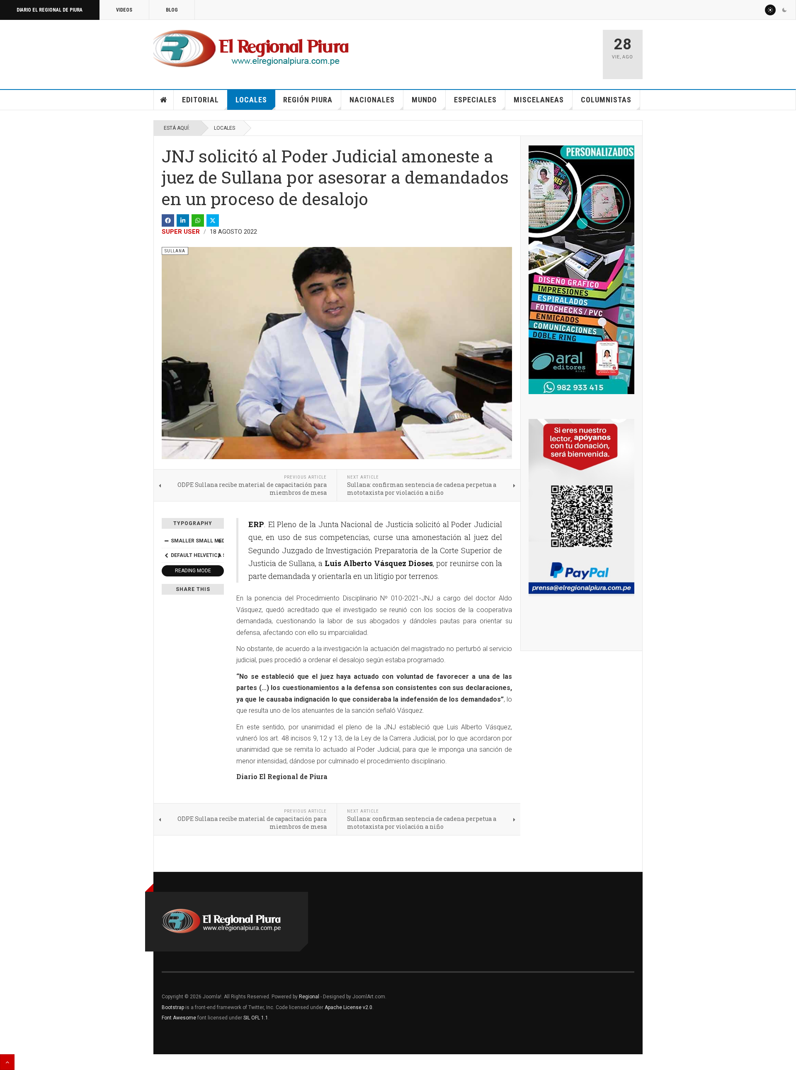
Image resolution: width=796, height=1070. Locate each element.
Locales (251, 99)
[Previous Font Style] (166, 555)
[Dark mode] (784, 10)
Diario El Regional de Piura (50, 10)
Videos (124, 10)
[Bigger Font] (219, 540)
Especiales (475, 99)
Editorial (200, 99)
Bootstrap (173, 1007)
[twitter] (212, 220)
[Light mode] (770, 10)
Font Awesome (179, 1018)
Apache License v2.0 (348, 1007)
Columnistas (606, 99)
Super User (181, 231)
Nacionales (372, 99)
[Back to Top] (7, 1062)
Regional (309, 997)
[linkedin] (183, 220)
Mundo (424, 99)
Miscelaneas (539, 99)
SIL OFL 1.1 (255, 1018)
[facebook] (168, 220)
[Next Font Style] (219, 555)
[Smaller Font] (166, 540)
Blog (172, 10)
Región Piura (307, 99)
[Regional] (251, 49)
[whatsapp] (198, 220)
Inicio (164, 100)
